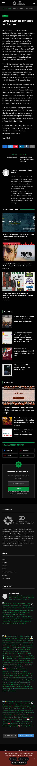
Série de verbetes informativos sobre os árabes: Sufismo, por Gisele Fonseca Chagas (18, 410)
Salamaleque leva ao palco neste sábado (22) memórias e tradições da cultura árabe (24, 420)
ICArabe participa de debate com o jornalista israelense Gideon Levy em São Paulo (24, 319)
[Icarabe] (18, 3)
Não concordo (23, 759)
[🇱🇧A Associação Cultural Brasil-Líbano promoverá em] (18, 684)
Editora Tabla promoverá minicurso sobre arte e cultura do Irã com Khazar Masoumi (18, 235)
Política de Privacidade (20, 494)
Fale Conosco (6, 578)
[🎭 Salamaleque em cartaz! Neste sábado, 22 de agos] (18, 716)
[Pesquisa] (34, 3)
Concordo (13, 759)
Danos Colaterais (12, 157)
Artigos (4, 575)
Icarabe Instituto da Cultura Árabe (21, 171)
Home (4, 559)
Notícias (4, 566)
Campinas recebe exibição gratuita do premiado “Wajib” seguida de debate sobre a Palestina (17, 295)
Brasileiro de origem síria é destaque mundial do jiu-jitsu (27, 159)
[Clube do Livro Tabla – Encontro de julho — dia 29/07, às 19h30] (7, 370)
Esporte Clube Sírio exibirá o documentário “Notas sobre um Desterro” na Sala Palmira (17, 265)
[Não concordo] (35, 759)
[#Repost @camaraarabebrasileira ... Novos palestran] (18, 618)
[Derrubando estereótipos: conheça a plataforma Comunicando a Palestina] (7, 433)
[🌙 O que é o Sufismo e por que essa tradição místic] (18, 651)
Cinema (5, 16)
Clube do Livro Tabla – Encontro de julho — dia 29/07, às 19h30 (22, 367)
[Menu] (3, 3)
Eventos (4, 569)
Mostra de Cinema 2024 (9, 572)
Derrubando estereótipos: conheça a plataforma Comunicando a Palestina (23, 432)
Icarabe (4, 562)
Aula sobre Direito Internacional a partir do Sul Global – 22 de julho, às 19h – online (24, 352)
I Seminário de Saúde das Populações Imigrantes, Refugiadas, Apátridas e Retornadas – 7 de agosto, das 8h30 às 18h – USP (23, 337)
